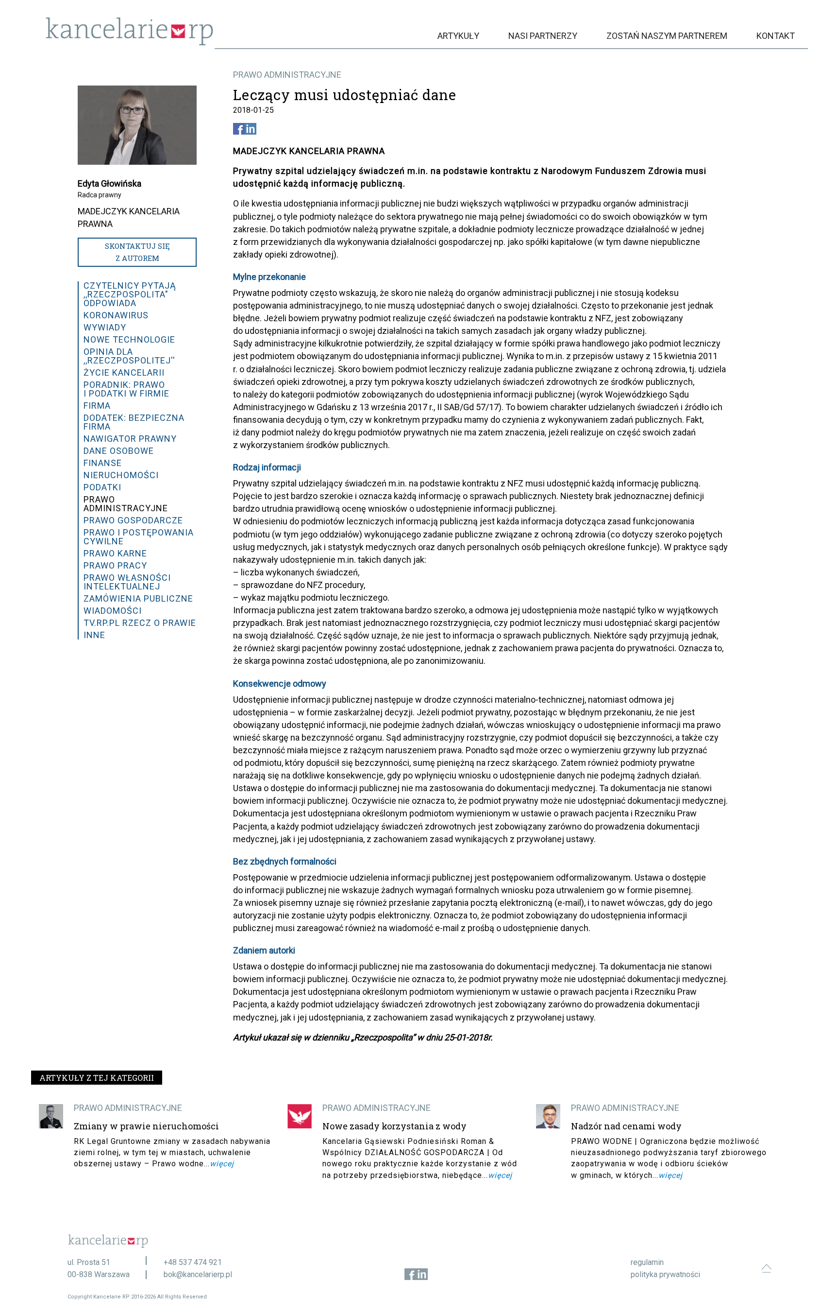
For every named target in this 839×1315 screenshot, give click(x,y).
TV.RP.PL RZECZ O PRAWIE (140, 623)
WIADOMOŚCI (113, 611)
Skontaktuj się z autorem (137, 252)
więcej (222, 1163)
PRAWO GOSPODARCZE (133, 520)
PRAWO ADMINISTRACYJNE (287, 74)
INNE (94, 635)
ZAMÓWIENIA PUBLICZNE (138, 598)
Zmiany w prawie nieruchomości (146, 1126)
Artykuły (458, 36)
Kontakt (775, 36)
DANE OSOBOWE (119, 451)
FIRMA (97, 405)
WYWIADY (105, 327)
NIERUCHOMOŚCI (121, 475)
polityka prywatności (665, 1274)
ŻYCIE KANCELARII (124, 372)
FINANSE (103, 463)
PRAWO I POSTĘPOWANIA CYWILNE (139, 536)
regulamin (647, 1262)
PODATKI (102, 487)
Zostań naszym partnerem (666, 36)
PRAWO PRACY (115, 565)
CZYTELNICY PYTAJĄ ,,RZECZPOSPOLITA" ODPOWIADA (130, 294)
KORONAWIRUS (116, 315)
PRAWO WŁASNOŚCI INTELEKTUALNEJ (127, 581)
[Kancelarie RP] (129, 43)
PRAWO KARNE (115, 553)
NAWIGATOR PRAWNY (130, 438)
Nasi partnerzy (542, 36)
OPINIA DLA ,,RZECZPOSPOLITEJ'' (129, 355)
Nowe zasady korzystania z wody (394, 1126)
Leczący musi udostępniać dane (344, 95)
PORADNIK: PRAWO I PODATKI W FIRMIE (126, 389)
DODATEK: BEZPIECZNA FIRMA (134, 422)
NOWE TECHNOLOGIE (129, 339)
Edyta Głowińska (109, 183)
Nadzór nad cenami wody (626, 1126)
